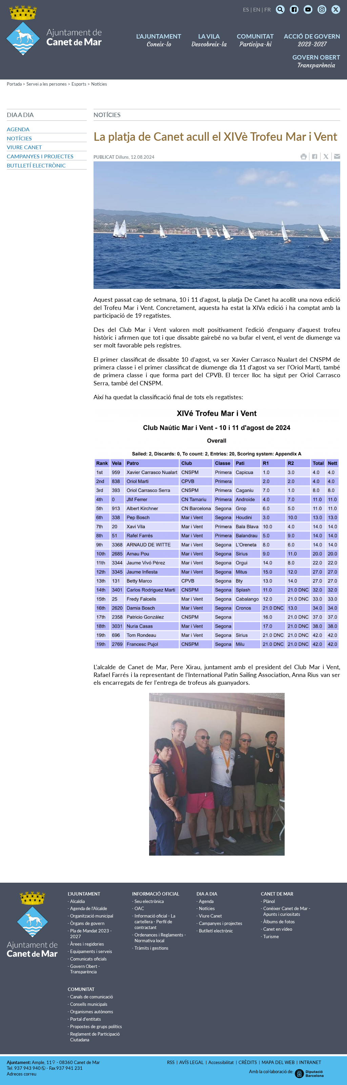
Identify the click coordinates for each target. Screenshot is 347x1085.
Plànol (269, 901)
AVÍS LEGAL (191, 1062)
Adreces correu (22, 1074)
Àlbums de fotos (279, 921)
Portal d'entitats (85, 1019)
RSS (171, 1062)
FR (267, 9)
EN (256, 9)
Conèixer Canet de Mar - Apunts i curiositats (286, 911)
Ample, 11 (42, 1062)
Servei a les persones (46, 84)
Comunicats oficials (88, 959)
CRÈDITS (248, 1062)
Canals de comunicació (91, 996)
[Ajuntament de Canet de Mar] (54, 51)
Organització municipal (91, 916)
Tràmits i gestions (151, 948)
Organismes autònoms (91, 1011)
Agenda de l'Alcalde (88, 908)
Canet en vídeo (277, 929)
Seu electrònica (149, 901)
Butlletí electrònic (36, 165)
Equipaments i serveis (91, 951)
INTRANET (310, 1062)
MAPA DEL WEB (278, 1062)
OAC (139, 908)
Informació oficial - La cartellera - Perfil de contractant (155, 921)
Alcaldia (77, 901)
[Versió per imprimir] (303, 156)
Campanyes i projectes (40, 156)
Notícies (99, 84)
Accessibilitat (221, 1062)
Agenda (18, 129)
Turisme (271, 936)
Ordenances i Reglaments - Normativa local (160, 937)
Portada (14, 84)
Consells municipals (88, 1004)
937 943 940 (27, 1068)
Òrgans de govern (87, 923)
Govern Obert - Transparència (85, 969)
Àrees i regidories (87, 944)
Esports (79, 84)
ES (246, 9)
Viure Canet (24, 147)
